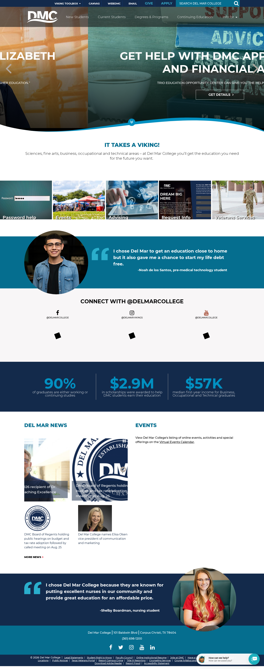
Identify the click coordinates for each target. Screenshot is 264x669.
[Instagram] (131, 647)
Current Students (112, 17)
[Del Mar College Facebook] (57, 313)
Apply (166, 3)
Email (133, 3)
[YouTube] (142, 647)
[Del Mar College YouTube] (206, 313)
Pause (124, 440)
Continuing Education (195, 17)
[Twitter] (120, 647)
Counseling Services (160, 660)
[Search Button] (236, 3)
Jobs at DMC (177, 657)
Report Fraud (133, 663)
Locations (43, 660)
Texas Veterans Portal (83, 660)
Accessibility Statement (156, 663)
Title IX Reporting (136, 660)
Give (149, 3)
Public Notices (60, 660)
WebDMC (114, 3)
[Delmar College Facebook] (111, 647)
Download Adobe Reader (108, 663)
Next (255, 69)
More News (32, 557)
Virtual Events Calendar (176, 442)
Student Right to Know (99, 657)
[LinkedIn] (153, 647)
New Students (77, 17)
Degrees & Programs (151, 17)
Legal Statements (73, 657)
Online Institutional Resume (151, 657)
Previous (9, 69)
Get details (131, 95)
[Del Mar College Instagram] (132, 313)
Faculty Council (124, 657)
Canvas (94, 3)
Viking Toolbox (66, 3)
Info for (228, 17)
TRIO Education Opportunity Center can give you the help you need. (132, 83)
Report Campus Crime (111, 660)
